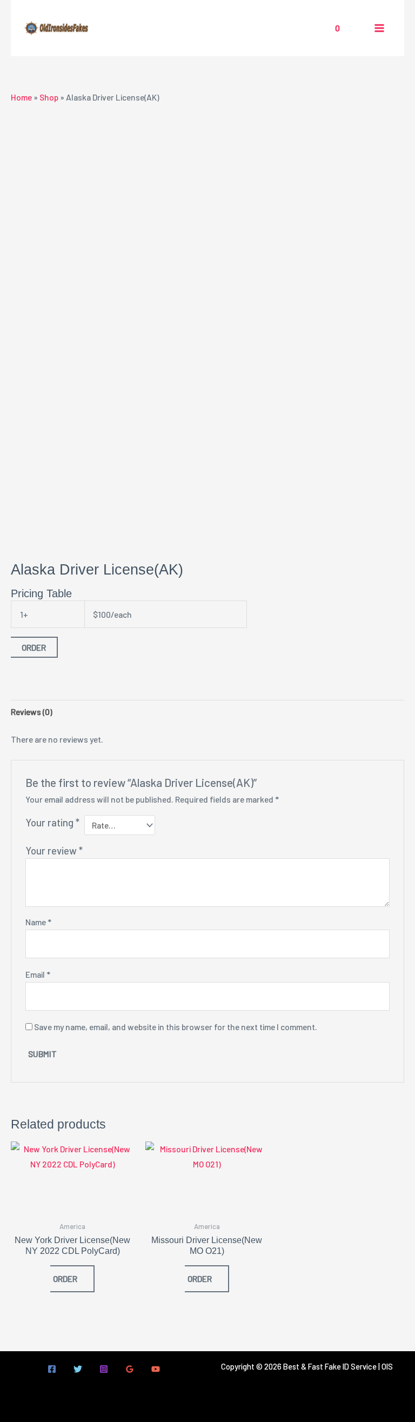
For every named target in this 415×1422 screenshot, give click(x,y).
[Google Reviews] (129, 1369)
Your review (54, 850)
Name (38, 922)
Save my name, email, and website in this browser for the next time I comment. (175, 1027)
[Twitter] (78, 1369)
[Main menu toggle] (379, 28)
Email (37, 974)
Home (21, 97)
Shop (48, 97)
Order (34, 647)
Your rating (52, 822)
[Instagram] (103, 1369)
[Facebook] (52, 1369)
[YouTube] (155, 1369)
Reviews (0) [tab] (31, 711)
